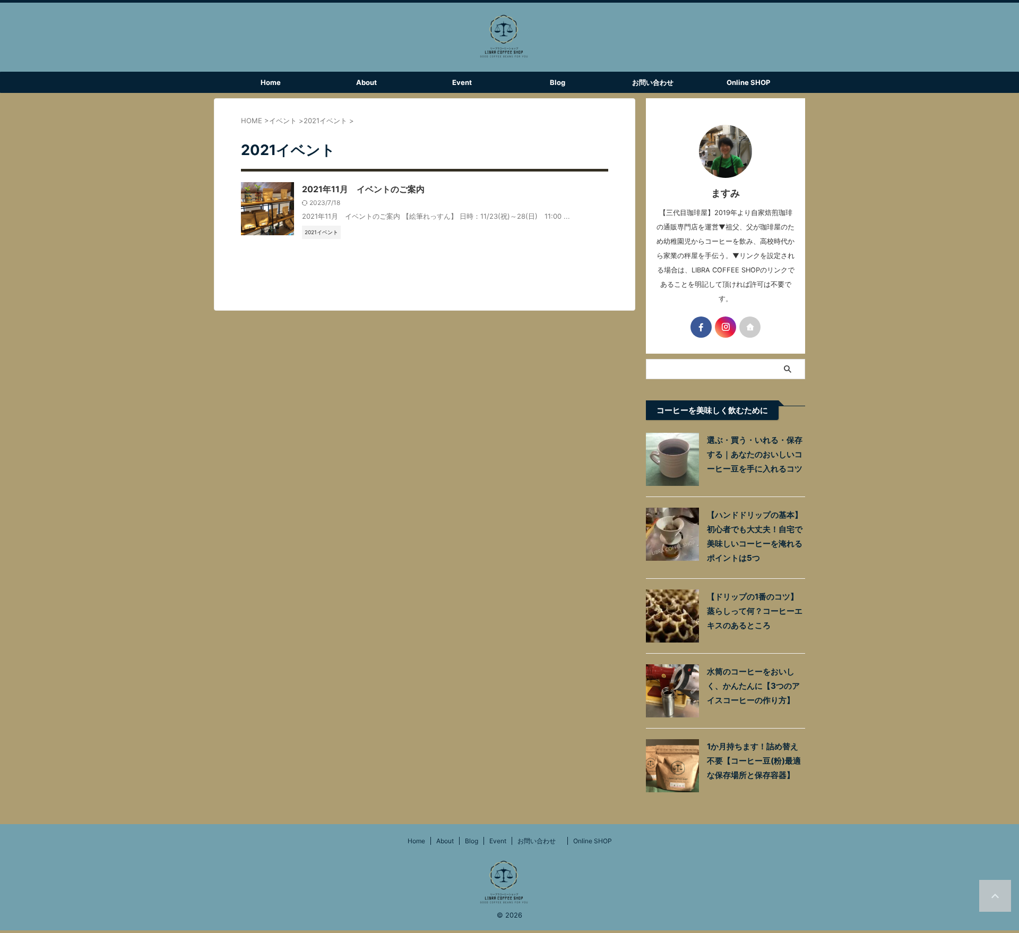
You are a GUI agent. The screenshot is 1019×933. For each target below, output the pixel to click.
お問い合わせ (656, 82)
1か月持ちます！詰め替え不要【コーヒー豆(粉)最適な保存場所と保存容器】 (754, 760)
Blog (557, 82)
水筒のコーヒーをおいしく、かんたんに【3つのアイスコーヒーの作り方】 (753, 685)
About (366, 82)
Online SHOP (748, 82)
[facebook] (701, 327)
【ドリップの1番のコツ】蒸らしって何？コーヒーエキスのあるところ (754, 611)
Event (462, 82)
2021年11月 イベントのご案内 (363, 189)
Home (271, 82)
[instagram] (725, 327)
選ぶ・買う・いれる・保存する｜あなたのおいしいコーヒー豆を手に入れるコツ (754, 454)
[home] (750, 327)
